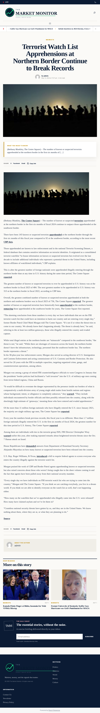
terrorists (78, 220)
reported (8, 277)
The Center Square (30, 220)
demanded (31, 446)
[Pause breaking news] (95, 29)
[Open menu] (50, 23)
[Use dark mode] (95, 2)
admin (46, 76)
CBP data (8, 242)
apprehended (55, 234)
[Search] (94, 12)
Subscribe (89, 636)
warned (70, 394)
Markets (50, 40)
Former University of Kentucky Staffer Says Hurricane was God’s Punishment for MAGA (70, 607)
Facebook (16, 163)
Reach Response (54, 710)
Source (7, 518)
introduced (42, 456)
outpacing (8, 308)
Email (23, 163)
